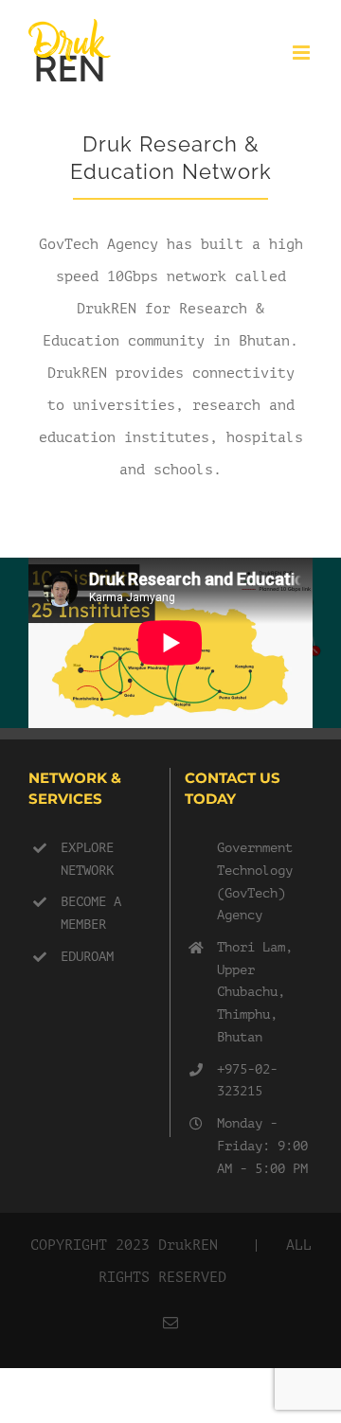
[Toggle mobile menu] (303, 52)
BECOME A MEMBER (91, 913)
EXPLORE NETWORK (87, 859)
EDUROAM (87, 957)
